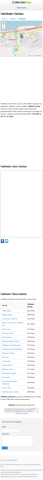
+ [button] (3, 23)
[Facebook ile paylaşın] (2, 241)
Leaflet (29, 55)
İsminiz (4, 427)
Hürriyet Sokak (7, 365)
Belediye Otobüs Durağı (10, 341)
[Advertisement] (21, 78)
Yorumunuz (5, 434)
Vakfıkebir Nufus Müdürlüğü (12, 349)
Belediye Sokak (7, 369)
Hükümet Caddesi (8, 353)
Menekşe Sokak (7, 333)
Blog (2, 467)
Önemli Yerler (21, 8)
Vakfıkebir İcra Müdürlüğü (11, 345)
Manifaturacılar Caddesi (10, 392)
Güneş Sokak (6, 337)
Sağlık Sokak (6, 311)
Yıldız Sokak (6, 329)
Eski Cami (5, 357)
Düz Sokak (6, 377)
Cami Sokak (6, 361)
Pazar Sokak (6, 388)
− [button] (3, 27)
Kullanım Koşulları (29, 464)
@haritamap (13, 460)
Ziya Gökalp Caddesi (9, 373)
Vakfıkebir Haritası (21, 413)
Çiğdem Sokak (7, 315)
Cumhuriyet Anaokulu (9, 319)
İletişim (38, 464)
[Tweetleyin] (6, 241)
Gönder (4, 448)
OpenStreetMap (37, 55)
